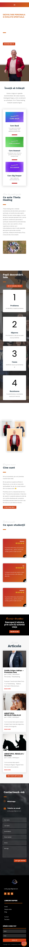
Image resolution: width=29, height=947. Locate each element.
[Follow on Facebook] (5, 893)
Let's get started (20, 860)
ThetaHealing (15, 677)
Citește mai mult (9, 507)
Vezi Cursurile (14, 110)
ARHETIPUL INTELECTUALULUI (12, 714)
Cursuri (6, 917)
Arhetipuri (16, 717)
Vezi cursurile (14, 135)
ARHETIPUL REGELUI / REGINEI (14, 755)
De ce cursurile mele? (14, 286)
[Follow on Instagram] (12, 893)
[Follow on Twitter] (8, 893)
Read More (7, 688)
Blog (5, 912)
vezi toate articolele (14, 776)
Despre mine (8, 909)
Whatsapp (11, 801)
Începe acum (14, 631)
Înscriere (6, 919)
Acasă (6, 906)
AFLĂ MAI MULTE (9, 44)
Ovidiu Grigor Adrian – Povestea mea (14, 671)
